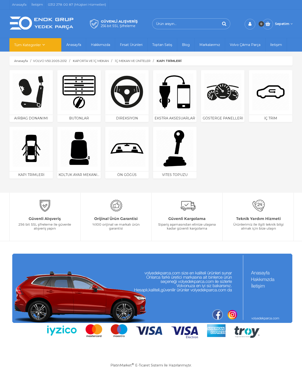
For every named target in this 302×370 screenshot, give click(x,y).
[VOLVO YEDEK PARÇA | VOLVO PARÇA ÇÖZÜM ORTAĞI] (42, 29)
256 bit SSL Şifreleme (118, 26)
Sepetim (282, 24)
